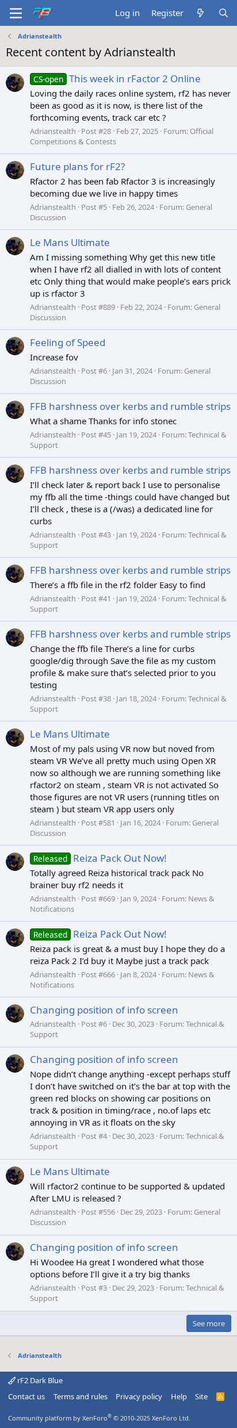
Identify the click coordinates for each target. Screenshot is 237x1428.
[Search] (223, 13)
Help (179, 1396)
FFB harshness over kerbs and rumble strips (130, 406)
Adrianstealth (53, 131)
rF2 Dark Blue (39, 1380)
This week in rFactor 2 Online (117, 78)
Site (201, 1396)
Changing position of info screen (104, 1009)
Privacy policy (139, 1396)
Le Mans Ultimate (70, 242)
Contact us (26, 1396)
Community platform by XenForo (99, 1418)
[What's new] (200, 13)
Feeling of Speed (67, 342)
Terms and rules (80, 1396)
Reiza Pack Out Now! (100, 858)
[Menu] (15, 13)
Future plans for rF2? (77, 166)
